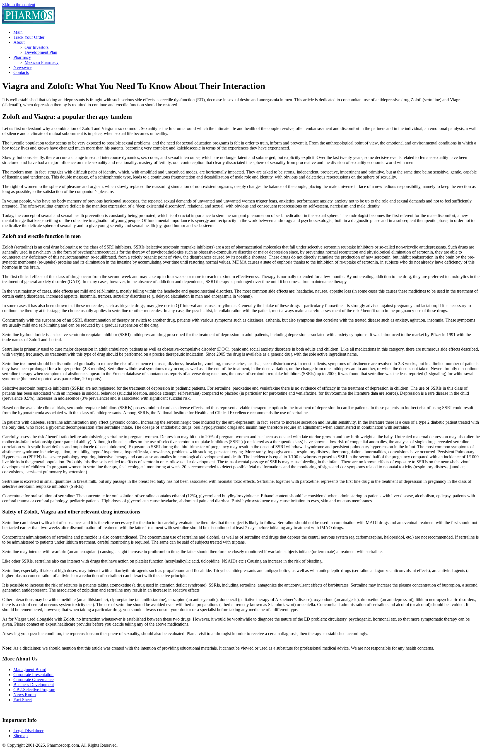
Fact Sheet (22, 699)
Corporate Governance (33, 679)
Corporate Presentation (33, 674)
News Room (24, 694)
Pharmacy (22, 57)
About (19, 42)
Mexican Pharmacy (42, 62)
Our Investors (37, 47)
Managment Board (29, 669)
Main (18, 32)
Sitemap (20, 735)
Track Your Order (28, 37)
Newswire (22, 67)
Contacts (21, 72)
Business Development (33, 684)
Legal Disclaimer (28, 730)
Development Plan (41, 52)
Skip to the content (18, 4)
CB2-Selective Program (34, 689)
